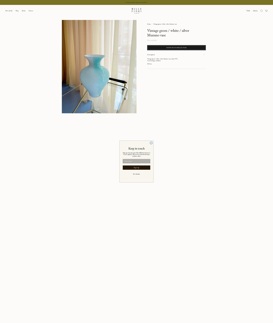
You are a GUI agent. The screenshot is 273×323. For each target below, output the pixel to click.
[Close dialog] (151, 143)
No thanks (136, 174)
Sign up (136, 167)
